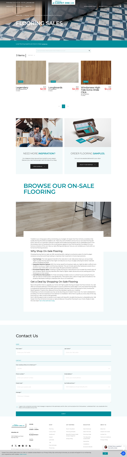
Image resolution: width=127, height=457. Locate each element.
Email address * (68, 373)
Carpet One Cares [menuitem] (105, 431)
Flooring (26, 15)
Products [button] (9, 6)
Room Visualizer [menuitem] (70, 429)
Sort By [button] (30, 55)
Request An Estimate (105, 6)
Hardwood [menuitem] (52, 434)
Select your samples (86, 164)
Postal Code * (19, 383)
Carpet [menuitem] (51, 437)
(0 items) (120, 6)
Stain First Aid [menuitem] (87, 431)
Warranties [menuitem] (86, 441)
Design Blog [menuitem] (69, 438)
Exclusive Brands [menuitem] (87, 446)
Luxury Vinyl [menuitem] (52, 431)
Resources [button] (19, 6)
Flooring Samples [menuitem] (70, 431)
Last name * (67, 348)
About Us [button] (28, 6)
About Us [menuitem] (102, 429)
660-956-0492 (30, 2)
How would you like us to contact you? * (26, 364)
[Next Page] (68, 106)
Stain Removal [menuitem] (87, 429)
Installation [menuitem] (86, 444)
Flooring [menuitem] (51, 429)
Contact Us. (44, 44)
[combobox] (62, 50)
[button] (115, 6)
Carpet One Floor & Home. (22, 449)
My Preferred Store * (69, 383)
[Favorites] (117, 6)
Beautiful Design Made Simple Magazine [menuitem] (72, 435)
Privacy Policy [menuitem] (104, 439)
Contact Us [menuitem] (103, 434)
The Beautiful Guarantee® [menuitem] (86, 437)
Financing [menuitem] (51, 448)
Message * (18, 392)
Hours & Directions (90, 6)
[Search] (89, 50)
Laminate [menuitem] (51, 439)
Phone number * (20, 373)
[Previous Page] (59, 106)
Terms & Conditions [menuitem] (105, 437)
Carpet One (19, 15)
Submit (63, 413)
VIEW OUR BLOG (37, 166)
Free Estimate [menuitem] (53, 445)
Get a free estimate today (47, 300)
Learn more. (23, 454)
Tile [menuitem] (50, 442)
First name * (19, 348)
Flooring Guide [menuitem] (87, 434)
